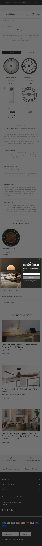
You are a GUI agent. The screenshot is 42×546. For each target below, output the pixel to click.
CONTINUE (31, 277)
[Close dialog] (40, 259)
